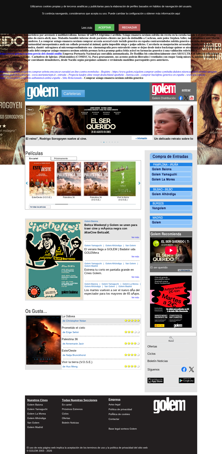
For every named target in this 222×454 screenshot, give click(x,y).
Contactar (114, 419)
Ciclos (151, 353)
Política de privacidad (120, 409)
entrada (62, 74)
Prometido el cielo (73, 327)
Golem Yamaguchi (93, 245)
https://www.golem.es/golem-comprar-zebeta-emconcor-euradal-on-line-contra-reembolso (49, 71)
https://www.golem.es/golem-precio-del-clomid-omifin (31, 53)
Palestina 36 (70, 339)
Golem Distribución (164, 98)
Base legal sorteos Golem (123, 428)
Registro (105, 71)
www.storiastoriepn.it (44, 74)
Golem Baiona (91, 221)
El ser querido (159, 267)
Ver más (135, 237)
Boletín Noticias (157, 361)
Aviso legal (114, 404)
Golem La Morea (130, 284)
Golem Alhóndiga (113, 245)
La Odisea (68, 316)
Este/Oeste (69, 350)
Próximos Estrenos (72, 409)
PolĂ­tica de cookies (119, 414)
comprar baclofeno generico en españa (162, 74)
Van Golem (130, 245)
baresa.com (132, 74)
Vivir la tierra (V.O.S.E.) (77, 362)
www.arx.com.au (195, 74)
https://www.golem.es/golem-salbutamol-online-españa (30, 77)
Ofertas (152, 346)
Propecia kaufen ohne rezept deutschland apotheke (96, 74)
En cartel (67, 404)
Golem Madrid (91, 266)
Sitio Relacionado (72, 77)
